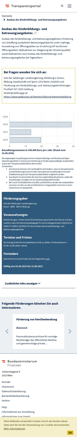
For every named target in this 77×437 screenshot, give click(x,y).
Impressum (8, 386)
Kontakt (6, 382)
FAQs (4, 407)
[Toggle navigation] (69, 6)
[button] (7, 331)
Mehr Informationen (14, 428)
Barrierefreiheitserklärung (15, 396)
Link (47, 258)
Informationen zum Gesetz (16, 416)
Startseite (7, 16)
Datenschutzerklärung (14, 391)
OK (70, 432)
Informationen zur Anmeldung (18, 411)
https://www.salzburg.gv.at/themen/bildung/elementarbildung (37, 96)
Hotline (6, 400)
